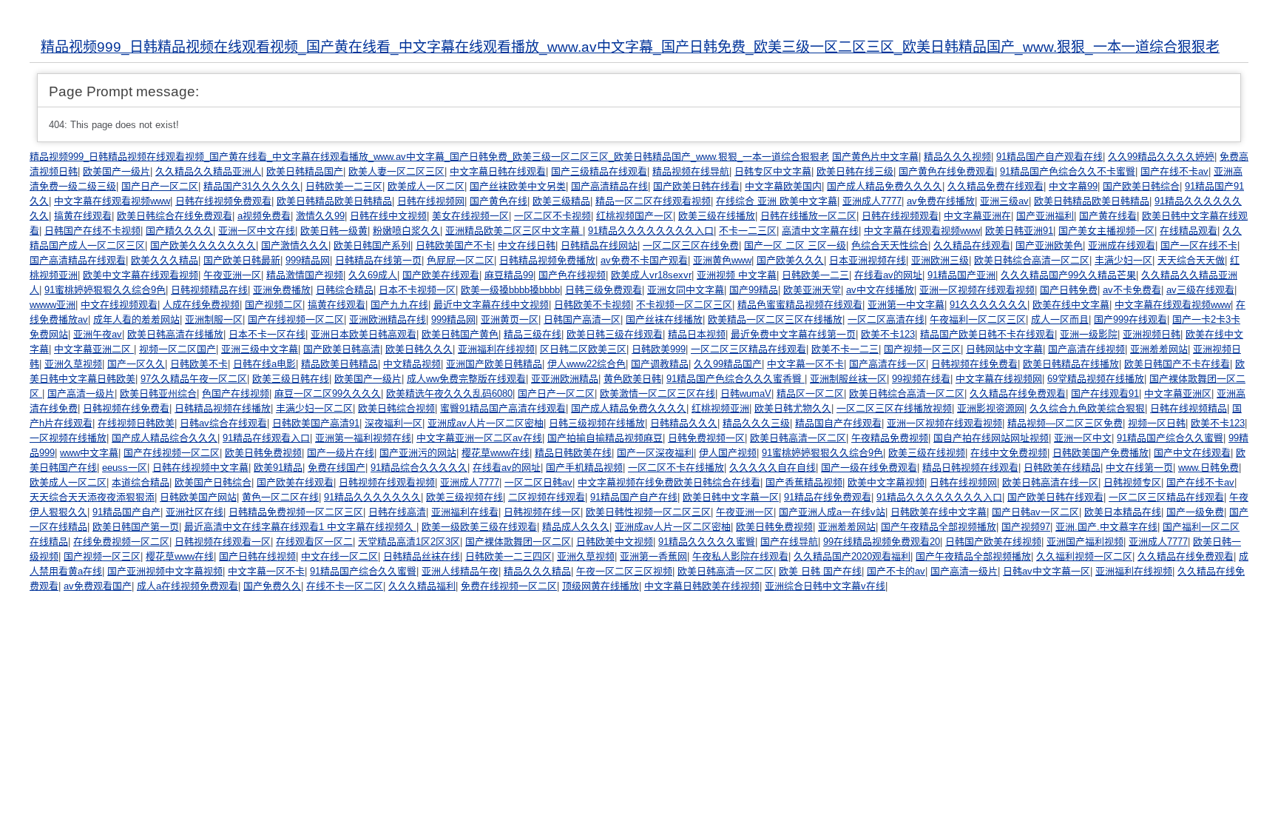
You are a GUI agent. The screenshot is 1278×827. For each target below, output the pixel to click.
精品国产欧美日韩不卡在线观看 (987, 334)
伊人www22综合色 (586, 363)
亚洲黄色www (722, 260)
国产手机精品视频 (584, 467)
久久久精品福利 (422, 586)
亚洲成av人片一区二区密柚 (485, 423)
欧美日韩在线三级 (854, 171)
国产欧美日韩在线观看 (1055, 497)
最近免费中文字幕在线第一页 (793, 334)
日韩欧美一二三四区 (508, 556)
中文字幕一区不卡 (805, 363)
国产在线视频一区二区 (296, 319)
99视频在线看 (921, 378)
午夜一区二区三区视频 (624, 571)
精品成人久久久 (575, 526)
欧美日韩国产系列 (372, 245)
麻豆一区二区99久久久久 (327, 393)
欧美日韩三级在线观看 (615, 334)
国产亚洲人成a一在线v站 (832, 512)
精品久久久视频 (957, 156)
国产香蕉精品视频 (803, 482)
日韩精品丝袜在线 (421, 556)
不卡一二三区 (748, 230)
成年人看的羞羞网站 (136, 319)
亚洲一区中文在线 (256, 230)
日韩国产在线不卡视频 (92, 230)
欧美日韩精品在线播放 (1071, 363)
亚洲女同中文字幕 (685, 289)
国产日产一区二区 (159, 186)
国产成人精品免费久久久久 (884, 186)
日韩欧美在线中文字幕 (938, 512)
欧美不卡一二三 (845, 349)
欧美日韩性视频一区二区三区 (648, 512)
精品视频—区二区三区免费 (1065, 423)
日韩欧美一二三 (815, 275)
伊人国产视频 (728, 452)
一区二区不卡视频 (552, 215)
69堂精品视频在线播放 (1095, 378)
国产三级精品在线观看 (599, 171)
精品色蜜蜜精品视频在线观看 (799, 304)
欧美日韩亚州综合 (158, 393)
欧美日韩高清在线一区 (1050, 482)
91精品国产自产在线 (633, 497)
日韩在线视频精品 (1188, 408)
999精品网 (307, 260)
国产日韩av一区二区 (1035, 512)
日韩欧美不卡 (199, 363)
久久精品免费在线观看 (995, 186)
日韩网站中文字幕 (1004, 349)
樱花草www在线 (496, 452)
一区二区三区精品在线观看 (748, 349)
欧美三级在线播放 (716, 215)
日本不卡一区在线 (267, 334)
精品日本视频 (697, 334)
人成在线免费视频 (201, 304)
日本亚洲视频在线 (867, 260)
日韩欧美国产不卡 (454, 245)
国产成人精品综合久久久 (164, 437)
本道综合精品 (140, 482)
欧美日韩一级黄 (334, 230)
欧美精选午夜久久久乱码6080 (449, 393)
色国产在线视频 (235, 393)
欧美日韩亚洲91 (1019, 230)
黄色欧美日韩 (632, 378)
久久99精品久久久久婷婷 (1161, 156)
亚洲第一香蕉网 (653, 556)
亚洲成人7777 (872, 201)
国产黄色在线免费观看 (947, 171)
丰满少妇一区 (1123, 260)
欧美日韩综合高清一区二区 (1031, 260)
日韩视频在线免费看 (974, 363)
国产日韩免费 (1069, 289)
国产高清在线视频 (1086, 349)
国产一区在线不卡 (1198, 245)
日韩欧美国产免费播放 (1100, 452)
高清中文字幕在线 (820, 230)
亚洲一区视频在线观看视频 (977, 289)
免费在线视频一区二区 (509, 586)
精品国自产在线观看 (838, 423)
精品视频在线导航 (690, 171)
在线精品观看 (1188, 230)
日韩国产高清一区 (582, 319)
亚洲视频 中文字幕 (737, 275)
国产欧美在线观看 (440, 275)
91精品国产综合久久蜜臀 (1170, 437)
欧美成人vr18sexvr (651, 275)
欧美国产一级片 (116, 171)
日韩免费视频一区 (706, 437)
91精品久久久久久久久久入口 (651, 230)
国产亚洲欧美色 (1049, 245)
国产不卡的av (896, 571)
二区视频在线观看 (546, 497)
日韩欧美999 (659, 349)
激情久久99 (320, 215)
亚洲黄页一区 (509, 319)
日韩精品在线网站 (599, 245)
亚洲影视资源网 (990, 408)
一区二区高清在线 (886, 319)
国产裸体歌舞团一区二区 (518, 541)
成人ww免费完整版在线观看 (466, 378)
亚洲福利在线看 (464, 512)
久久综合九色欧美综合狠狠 (1087, 408)
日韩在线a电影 (264, 363)
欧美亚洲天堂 (812, 289)
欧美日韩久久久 (419, 349)
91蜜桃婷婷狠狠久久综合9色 (105, 289)
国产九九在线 (399, 304)
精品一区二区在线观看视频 (653, 201)
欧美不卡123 (888, 334)
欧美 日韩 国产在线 (820, 571)
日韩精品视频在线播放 (223, 408)
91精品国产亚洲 (961, 275)
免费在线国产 (336, 467)
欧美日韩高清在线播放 (175, 334)
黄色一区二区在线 (280, 497)
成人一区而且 (1060, 319)
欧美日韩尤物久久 (792, 408)
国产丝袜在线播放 (664, 319)
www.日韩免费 (1208, 467)
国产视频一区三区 (922, 349)
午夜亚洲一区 (232, 275)
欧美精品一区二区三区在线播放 (775, 319)
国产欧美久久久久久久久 (203, 245)
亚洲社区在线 (194, 512)
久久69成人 (372, 275)
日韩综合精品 (344, 289)
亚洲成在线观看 (1121, 245)
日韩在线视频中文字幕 (200, 467)
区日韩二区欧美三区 (583, 349)
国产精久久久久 (179, 230)
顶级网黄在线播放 (600, 586)
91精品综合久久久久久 (419, 467)
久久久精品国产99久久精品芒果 (1068, 275)
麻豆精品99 (508, 275)
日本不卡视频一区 (417, 289)
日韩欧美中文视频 (614, 541)
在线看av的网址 (888, 275)
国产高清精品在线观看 (78, 260)
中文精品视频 (412, 363)
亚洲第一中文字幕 (906, 304)
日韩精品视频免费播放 (547, 260)
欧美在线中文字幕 (1070, 304)
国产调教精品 (660, 363)
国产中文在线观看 (1192, 452)
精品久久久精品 (537, 571)
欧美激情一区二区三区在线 (657, 393)
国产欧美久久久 (790, 260)
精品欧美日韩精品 (339, 363)
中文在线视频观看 (119, 304)
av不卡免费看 (1132, 289)
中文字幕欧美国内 (783, 186)
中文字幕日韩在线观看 (498, 171)
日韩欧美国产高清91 (315, 423)
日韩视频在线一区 (542, 512)
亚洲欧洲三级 (940, 260)
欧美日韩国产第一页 (135, 526)
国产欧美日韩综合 (1141, 186)
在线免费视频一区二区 (121, 541)
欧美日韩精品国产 (304, 171)
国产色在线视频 (572, 275)
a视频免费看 (264, 215)
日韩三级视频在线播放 (597, 423)
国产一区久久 (136, 363)
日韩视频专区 (1132, 482)
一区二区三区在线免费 (691, 245)
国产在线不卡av (1174, 171)
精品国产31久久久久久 (251, 186)
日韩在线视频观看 (900, 215)
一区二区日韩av (538, 482)
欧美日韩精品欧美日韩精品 (334, 201)
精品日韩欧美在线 (573, 452)
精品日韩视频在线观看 (970, 467)
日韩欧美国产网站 (198, 497)
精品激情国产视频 (304, 275)
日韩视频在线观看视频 (387, 482)
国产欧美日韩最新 (241, 260)
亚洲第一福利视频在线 (363, 437)
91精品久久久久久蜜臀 (706, 541)
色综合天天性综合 (889, 245)
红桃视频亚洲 (720, 408)
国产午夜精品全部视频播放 (938, 526)
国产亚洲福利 (1045, 215)
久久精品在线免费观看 (1018, 393)
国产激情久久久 (294, 245)
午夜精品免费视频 (889, 437)
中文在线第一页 (1139, 467)
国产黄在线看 (1108, 215)
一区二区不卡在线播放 (676, 467)
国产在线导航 (789, 541)
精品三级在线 (532, 334)
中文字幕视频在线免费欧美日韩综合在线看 (669, 482)
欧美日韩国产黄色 (460, 334)
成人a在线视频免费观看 (187, 586)
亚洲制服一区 (214, 319)
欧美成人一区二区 (426, 186)
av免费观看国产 (98, 586)
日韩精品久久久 (683, 423)
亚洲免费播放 (282, 289)
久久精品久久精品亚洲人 (208, 171)
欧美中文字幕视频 (886, 482)
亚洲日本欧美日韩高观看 (363, 334)
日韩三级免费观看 (603, 289)
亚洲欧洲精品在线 (387, 319)
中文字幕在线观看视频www (112, 201)
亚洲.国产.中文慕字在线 (1106, 526)
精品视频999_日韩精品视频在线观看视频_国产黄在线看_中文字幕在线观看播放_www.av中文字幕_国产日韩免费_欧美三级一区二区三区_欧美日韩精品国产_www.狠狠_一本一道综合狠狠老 (630, 47)
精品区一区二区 (810, 393)
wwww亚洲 (52, 304)
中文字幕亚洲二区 (94, 349)
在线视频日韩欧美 (136, 423)
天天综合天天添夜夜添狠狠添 (92, 497)
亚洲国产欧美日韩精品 (494, 363)
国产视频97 (1025, 526)
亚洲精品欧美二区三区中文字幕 (514, 230)
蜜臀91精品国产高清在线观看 (503, 408)
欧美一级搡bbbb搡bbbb (510, 289)
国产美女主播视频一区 (1106, 230)
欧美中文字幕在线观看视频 (140, 275)
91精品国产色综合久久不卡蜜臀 (1067, 171)
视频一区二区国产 (177, 349)
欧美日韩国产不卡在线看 (1177, 363)
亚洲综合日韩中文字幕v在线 (825, 586)
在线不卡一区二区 (344, 586)
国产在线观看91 (1105, 393)
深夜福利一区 (393, 423)
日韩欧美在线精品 (1062, 467)
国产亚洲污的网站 (417, 452)
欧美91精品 (278, 467)
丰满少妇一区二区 (314, 408)
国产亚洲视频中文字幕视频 (165, 571)
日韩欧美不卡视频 (592, 304)
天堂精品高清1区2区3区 (409, 541)
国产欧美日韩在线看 (696, 186)
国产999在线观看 (1130, 319)
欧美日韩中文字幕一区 (731, 497)
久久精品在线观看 (971, 245)
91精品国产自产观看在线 (1049, 156)
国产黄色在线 (498, 201)
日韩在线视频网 (430, 201)
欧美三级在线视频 (926, 452)
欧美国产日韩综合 (213, 482)
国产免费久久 (272, 586)
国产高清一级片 (81, 393)
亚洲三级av (1004, 201)
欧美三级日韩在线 (290, 378)
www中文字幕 (89, 452)
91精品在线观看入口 (266, 437)
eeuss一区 (124, 467)
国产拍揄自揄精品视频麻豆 (605, 437)
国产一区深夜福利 (655, 452)
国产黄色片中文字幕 (875, 156)
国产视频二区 (273, 304)
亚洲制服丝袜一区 (848, 378)
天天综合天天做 (1191, 260)
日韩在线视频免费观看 (223, 201)
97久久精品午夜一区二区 (194, 378)
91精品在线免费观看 (827, 497)
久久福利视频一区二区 (1084, 556)
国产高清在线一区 (887, 363)
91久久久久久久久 (988, 304)
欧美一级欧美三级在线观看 (479, 526)
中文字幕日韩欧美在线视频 (702, 586)
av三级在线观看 (1200, 289)
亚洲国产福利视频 (1085, 541)
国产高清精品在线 (609, 186)
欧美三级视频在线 (464, 497)
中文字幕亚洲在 (977, 215)
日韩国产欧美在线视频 (993, 541)
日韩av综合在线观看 (223, 423)
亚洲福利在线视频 (496, 349)
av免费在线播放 (941, 201)
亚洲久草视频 (73, 363)
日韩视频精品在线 (209, 289)
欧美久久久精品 (164, 260)
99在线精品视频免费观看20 (881, 541)
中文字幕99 (1073, 186)
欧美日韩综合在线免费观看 (174, 215)
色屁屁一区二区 (460, 260)
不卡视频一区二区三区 (684, 304)
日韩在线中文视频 (388, 215)
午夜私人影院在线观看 (740, 556)
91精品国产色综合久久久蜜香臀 (735, 378)
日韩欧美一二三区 (343, 186)
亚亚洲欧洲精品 (564, 378)
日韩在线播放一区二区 (808, 215)
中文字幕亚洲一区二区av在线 (479, 437)
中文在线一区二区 (339, 556)
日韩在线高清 (397, 512)
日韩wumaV (745, 393)
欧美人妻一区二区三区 (396, 171)
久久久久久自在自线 (772, 467)
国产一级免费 (1195, 512)
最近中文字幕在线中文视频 (491, 304)
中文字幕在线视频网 (999, 378)
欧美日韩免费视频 (263, 452)
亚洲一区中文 (1083, 437)
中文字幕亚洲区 (1177, 393)
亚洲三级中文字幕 (259, 349)
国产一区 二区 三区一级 (795, 245)
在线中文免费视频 (1008, 452)
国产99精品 (753, 289)
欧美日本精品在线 (1122, 512)
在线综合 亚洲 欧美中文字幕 (776, 201)
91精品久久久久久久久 (372, 497)
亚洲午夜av (97, 334)
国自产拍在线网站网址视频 (991, 437)
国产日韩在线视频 (257, 556)
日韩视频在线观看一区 (223, 541)
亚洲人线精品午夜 (460, 571)
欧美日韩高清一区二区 (798, 437)
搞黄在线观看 (83, 215)
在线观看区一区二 (314, 541)
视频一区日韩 (1157, 423)
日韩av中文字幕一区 (1046, 571)
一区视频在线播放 (68, 437)
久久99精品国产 (728, 363)
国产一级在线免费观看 (869, 467)
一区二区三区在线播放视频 (894, 408)
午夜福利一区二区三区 (978, 319)
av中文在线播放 (880, 289)
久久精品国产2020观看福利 (852, 556)
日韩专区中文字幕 (772, 171)
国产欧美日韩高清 (341, 349)
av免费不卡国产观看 (644, 260)
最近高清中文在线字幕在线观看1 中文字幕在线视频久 (300, 526)
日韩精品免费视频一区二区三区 (296, 512)
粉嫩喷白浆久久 (406, 230)
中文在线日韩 (526, 245)
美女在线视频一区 (470, 215)
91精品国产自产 (126, 512)
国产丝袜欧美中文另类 (518, 186)
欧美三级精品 (561, 201)
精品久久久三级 (756, 423)
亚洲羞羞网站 (1159, 349)
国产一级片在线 (340, 452)
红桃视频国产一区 (634, 215)
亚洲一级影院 (1089, 334)
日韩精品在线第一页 (378, 260)
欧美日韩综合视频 (396, 408)
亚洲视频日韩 (1151, 334)
